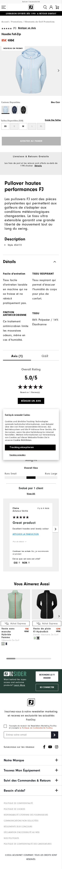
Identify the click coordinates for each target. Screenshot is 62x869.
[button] (3, 7)
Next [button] (58, 70)
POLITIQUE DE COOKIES (14, 809)
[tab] (57, 7)
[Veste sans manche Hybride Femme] (15, 619)
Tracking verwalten (17, 455)
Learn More (19, 685)
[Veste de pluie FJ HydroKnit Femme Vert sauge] (34, 637)
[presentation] (17, 355)
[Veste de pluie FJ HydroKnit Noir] (38, 637)
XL (41, 126)
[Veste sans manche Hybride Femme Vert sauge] (3, 643)
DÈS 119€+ (21, 13)
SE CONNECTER (47, 687)
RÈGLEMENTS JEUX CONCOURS (18, 826)
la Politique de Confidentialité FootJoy (36, 728)
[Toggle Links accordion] (31, 760)
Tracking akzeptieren (21, 447)
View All (31, 494)
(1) (14, 28)
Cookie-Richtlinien (22, 440)
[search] (45, 7)
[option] (31, 73)
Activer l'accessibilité (31, 2)
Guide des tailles (53, 120)
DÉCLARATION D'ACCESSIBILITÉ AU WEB (21, 832)
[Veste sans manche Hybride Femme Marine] (6, 643)
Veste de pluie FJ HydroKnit (42, 630)
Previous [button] (3, 70)
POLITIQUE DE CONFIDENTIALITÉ (18, 803)
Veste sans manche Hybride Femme (8, 633)
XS (5, 126)
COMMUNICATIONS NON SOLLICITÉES (21, 820)
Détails (38, 166)
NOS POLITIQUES (11, 838)
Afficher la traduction (26, 534)
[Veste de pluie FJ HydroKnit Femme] (47, 619)
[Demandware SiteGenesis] (31, 7)
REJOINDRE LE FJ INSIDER (47, 676)
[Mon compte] (51, 7)
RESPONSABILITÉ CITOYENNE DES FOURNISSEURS (26, 815)
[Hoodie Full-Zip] (31, 73)
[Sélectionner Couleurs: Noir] (23, 110)
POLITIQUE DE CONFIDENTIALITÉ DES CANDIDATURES (27, 844)
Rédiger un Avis (27, 28)
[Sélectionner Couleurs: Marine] (15, 110)
